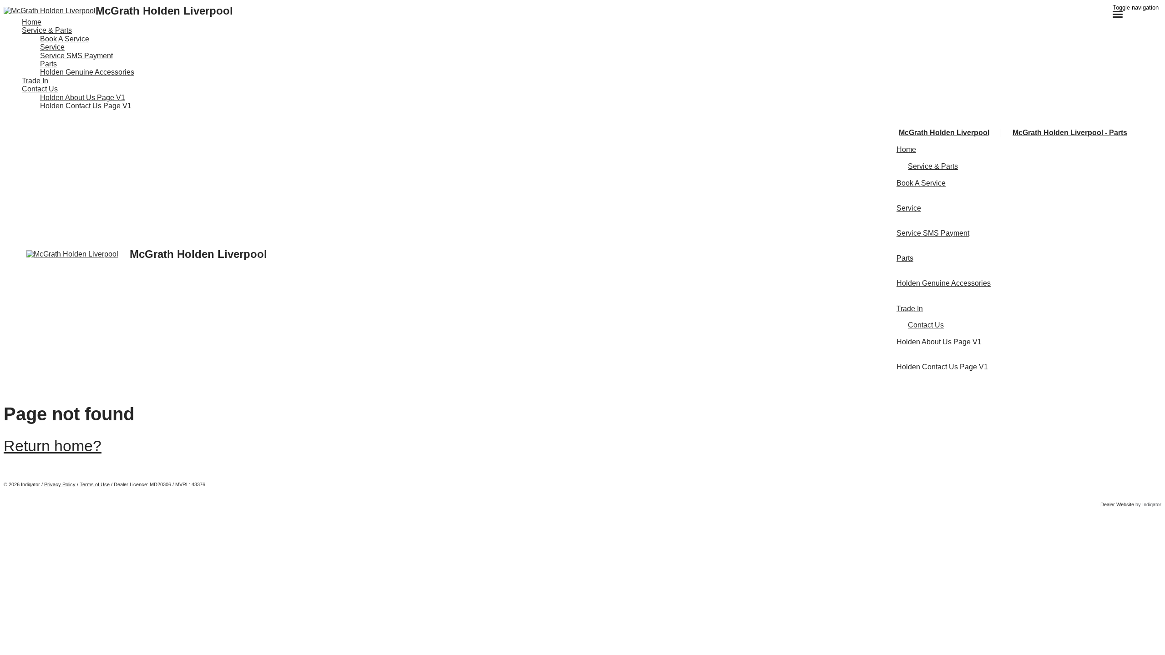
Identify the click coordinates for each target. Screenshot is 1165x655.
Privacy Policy (60, 484)
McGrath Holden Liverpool (944, 132)
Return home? (52, 445)
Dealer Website (1117, 504)
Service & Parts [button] (47, 30)
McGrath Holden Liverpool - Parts (1070, 132)
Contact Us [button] (40, 89)
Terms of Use (95, 484)
